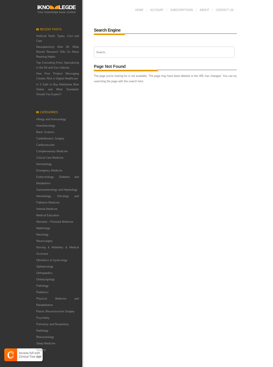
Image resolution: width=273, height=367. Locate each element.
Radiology (42, 330)
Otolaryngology (45, 279)
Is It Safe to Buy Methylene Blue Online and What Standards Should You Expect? (57, 89)
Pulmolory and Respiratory (52, 324)
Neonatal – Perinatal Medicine (54, 221)
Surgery (41, 349)
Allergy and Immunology (51, 119)
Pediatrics (42, 292)
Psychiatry (42, 317)
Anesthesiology (45, 125)
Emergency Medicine (49, 170)
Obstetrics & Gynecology (51, 260)
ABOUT (204, 10)
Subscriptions (181, 10)
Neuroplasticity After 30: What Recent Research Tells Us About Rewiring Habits (57, 51)
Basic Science (45, 132)
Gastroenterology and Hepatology (56, 189)
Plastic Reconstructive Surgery (55, 311)
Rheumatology (45, 337)
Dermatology (44, 164)
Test (39, 356)
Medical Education (47, 215)
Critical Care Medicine (49, 157)
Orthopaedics (44, 273)
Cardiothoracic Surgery (50, 138)
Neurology (42, 234)
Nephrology (43, 228)
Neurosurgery (44, 241)
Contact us (225, 10)
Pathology (42, 285)
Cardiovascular (45, 144)
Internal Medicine (46, 209)
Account (157, 10)
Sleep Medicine (45, 343)
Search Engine (107, 30)
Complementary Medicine (52, 151)
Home (139, 10)
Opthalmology (44, 266)
